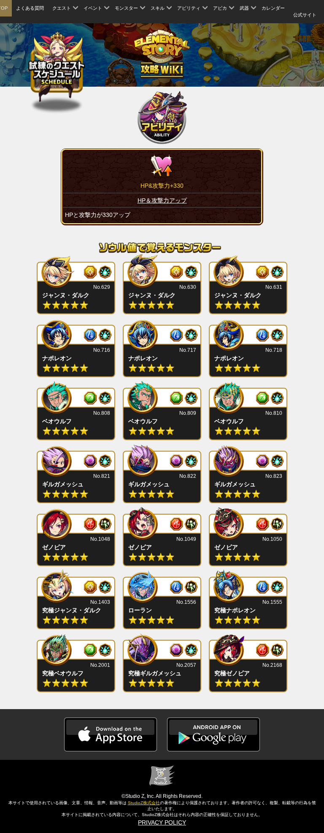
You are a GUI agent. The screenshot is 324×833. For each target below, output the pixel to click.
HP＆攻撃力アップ (162, 200)
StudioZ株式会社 (144, 802)
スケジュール (56, 65)
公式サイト (304, 14)
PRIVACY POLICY (162, 822)
